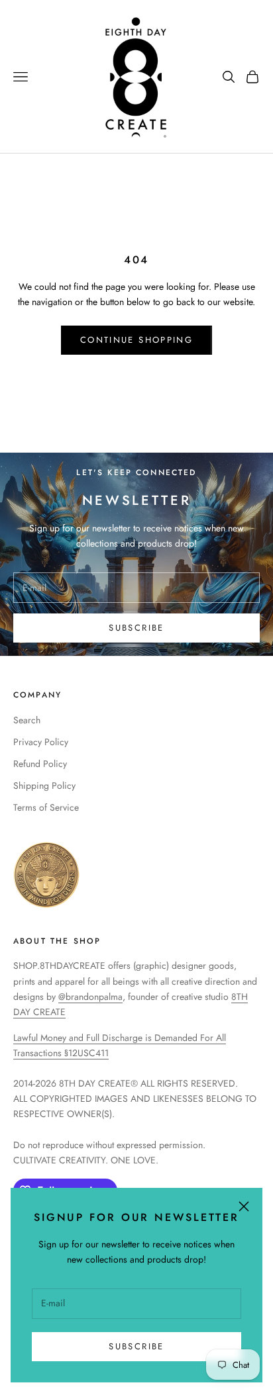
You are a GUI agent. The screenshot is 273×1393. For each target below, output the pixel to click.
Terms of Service (46, 807)
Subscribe (136, 1346)
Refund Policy (40, 763)
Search (26, 720)
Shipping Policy (44, 785)
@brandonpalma (90, 996)
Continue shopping (136, 340)
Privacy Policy (40, 741)
